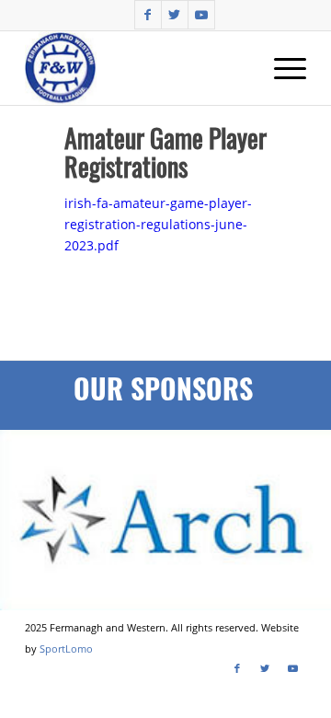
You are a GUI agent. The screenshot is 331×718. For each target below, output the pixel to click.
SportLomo (66, 648)
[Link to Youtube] (201, 15)
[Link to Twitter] (175, 15)
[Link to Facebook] (148, 15)
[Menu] (281, 68)
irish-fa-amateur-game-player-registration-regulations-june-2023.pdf (158, 224)
